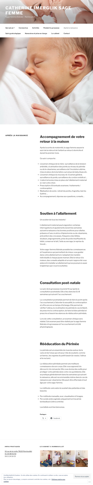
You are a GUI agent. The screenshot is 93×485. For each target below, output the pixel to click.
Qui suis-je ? (9, 28)
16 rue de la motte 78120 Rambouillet (18, 451)
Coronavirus (23, 28)
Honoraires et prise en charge (36, 33)
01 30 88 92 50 (10, 454)
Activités (35, 28)
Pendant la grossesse (51, 28)
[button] (46, 458)
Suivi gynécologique (13, 33)
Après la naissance (71, 28)
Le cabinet (55, 33)
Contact (67, 33)
